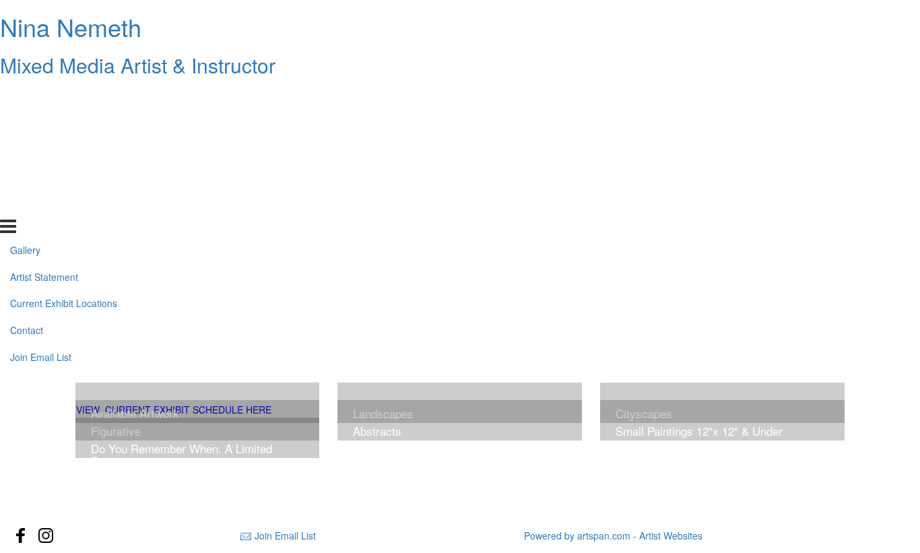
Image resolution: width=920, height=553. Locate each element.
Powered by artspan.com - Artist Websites (613, 535)
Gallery (25, 96)
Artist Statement (44, 123)
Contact (26, 177)
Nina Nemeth (70, 26)
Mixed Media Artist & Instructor (137, 65)
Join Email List (40, 204)
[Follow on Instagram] (46, 535)
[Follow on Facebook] (21, 535)
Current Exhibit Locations (63, 150)
